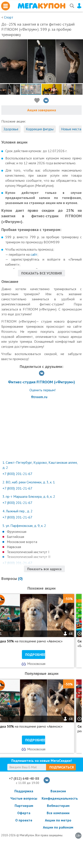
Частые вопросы (23, 798)
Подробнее (35, 654)
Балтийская (15, 536)
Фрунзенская (16, 531)
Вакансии (58, 791)
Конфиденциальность (58, 798)
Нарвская (14, 547)
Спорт (8, 17)
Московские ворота (22, 541)
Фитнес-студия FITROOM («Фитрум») (41, 381)
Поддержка (23, 791)
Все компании (58, 813)
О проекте (23, 820)
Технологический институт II (28, 556)
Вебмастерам (58, 805)
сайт (34, 254)
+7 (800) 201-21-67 (17, 473)
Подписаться (61, 767)
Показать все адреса (44, 569)
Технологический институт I (28, 552)
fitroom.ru (39, 397)
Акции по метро (58, 820)
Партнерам (24, 805)
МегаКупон (41, 5)
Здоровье (11, 129)
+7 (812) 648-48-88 (24, 778)
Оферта (23, 813)
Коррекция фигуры (40, 129)
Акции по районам (58, 827)
